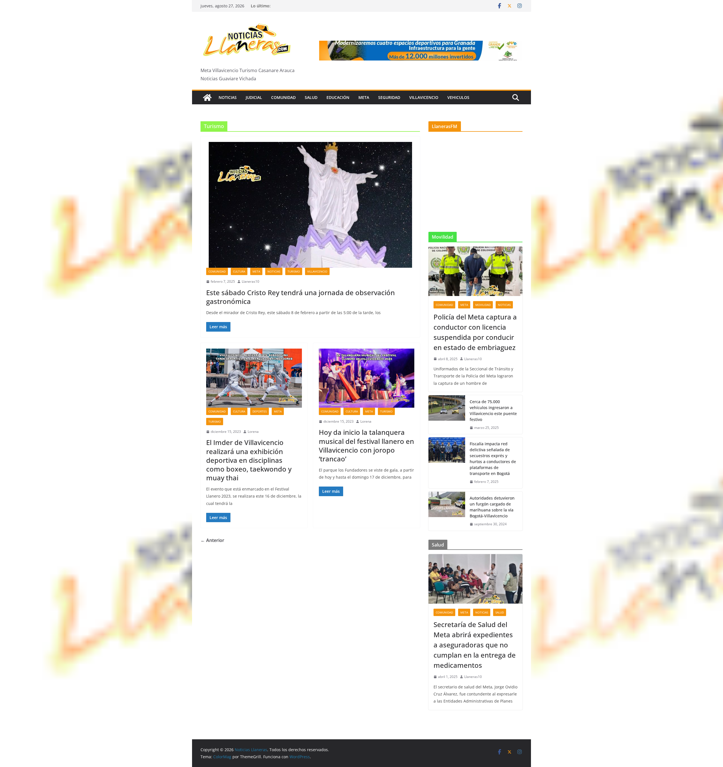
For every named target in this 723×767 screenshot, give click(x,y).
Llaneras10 (250, 281)
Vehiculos (458, 97)
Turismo (294, 271)
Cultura (239, 271)
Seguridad (389, 97)
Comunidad (283, 97)
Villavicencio (423, 97)
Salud (311, 97)
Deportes (259, 411)
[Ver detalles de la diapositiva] (420, 51)
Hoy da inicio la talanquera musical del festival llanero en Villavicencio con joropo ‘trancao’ (366, 445)
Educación (337, 97)
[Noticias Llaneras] (207, 97)
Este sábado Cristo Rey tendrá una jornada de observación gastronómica (300, 297)
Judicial (254, 97)
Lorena (253, 431)
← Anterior (212, 540)
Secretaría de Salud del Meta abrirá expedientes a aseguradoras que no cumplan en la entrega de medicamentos (475, 645)
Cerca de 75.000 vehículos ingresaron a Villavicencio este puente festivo (493, 410)
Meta (363, 97)
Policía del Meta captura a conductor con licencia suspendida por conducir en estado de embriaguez (475, 332)
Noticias (228, 97)
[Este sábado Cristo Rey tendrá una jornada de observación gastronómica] (310, 205)
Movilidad (483, 305)
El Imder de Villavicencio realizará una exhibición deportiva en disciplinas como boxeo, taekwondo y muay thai (248, 460)
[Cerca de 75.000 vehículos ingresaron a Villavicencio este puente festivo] (446, 414)
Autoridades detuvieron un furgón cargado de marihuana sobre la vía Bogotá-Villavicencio (492, 506)
